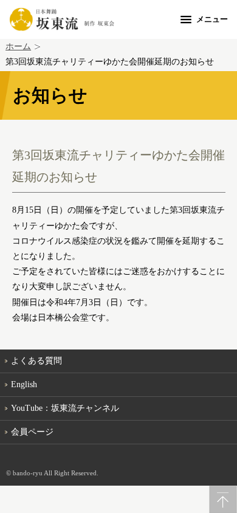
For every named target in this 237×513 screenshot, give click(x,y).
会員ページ (32, 431)
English (24, 384)
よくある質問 (36, 360)
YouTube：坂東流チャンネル (65, 408)
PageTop (223, 499)
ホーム (18, 46)
